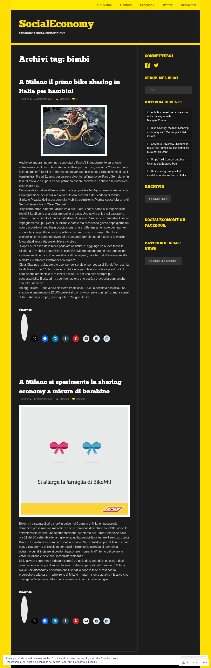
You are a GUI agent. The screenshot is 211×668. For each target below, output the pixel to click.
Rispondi (80, 399)
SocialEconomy (56, 24)
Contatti (126, 5)
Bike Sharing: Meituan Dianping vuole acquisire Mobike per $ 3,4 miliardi (168, 132)
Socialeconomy (37, 570)
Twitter (167, 5)
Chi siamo (104, 5)
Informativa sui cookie (85, 662)
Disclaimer (188, 5)
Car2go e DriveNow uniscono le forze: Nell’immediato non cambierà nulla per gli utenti (168, 147)
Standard (64, 99)
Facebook (147, 5)
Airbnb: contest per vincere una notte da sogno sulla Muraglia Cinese (167, 116)
